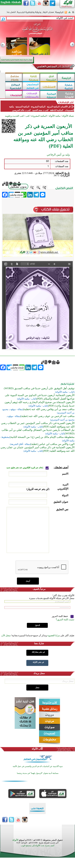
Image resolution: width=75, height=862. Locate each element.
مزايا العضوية (53, 635)
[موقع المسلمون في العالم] (31, 86)
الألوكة (15, 840)
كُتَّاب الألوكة (37, 748)
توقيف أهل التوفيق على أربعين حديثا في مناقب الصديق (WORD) (39, 388)
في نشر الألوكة (38, 662)
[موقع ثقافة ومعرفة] (31, 77)
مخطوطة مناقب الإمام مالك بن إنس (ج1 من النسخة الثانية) (42, 437)
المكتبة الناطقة (57, 110)
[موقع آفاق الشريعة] (49, 77)
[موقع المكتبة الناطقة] (49, 95)
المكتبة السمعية (22, 106)
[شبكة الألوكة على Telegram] (52, 3)
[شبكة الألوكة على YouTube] (39, 3)
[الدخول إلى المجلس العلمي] (52, 67)
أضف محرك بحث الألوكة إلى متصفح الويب (37, 846)
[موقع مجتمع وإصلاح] (14, 77)
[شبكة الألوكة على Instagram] (46, 3)
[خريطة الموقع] (69, 13)
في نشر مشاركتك (38, 652)
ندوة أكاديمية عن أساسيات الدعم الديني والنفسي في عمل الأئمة (38, 766)
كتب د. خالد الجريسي (21, 110)
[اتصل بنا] (11, 13)
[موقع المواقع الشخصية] (14, 86)
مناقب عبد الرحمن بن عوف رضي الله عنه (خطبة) (47, 416)
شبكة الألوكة (68, 116)
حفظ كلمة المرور (60, 616)
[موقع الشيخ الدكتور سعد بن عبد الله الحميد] (37, 30)
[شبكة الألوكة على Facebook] (26, 3)
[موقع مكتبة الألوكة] (66, 95)
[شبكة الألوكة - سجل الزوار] (48, 13)
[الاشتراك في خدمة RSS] (66, 13)
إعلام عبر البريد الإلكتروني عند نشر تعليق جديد (25, 468)
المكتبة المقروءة (38, 106)
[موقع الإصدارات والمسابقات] (31, 95)
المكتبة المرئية (52, 106)
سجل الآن (6, 635)
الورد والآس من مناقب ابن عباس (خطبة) (52, 444)
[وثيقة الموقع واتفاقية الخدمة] (29, 13)
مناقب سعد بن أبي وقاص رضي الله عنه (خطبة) (48, 409)
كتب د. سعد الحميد (40, 110)
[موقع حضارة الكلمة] (66, 86)
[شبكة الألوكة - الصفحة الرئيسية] (59, 13)
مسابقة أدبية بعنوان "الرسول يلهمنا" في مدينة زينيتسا (37, 773)
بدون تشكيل (18, 186)
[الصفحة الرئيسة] (73, 13)
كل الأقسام (66, 106)
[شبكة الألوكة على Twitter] (32, 3)
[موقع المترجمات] (14, 95)
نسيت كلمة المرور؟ (65, 619)
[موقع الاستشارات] (49, 86)
